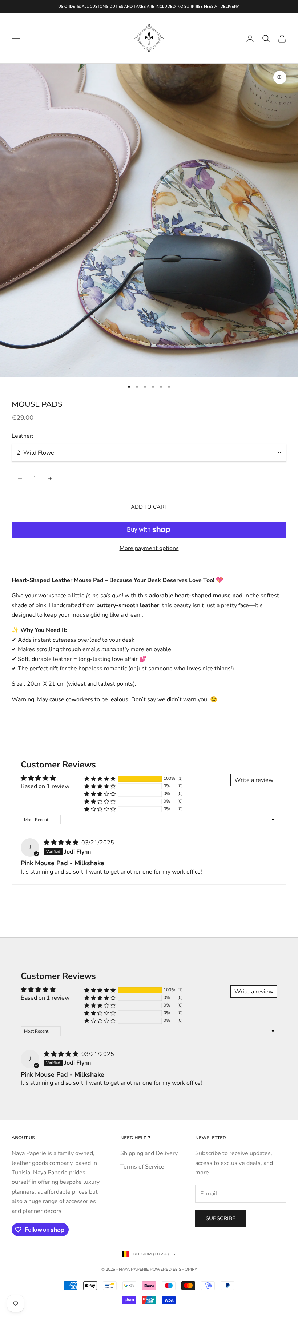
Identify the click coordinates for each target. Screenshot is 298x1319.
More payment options (149, 548)
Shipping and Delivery (149, 1153)
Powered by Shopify (173, 1269)
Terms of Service (142, 1167)
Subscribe (220, 1218)
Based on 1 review (45, 786)
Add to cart (149, 507)
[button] (100, 778)
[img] (62, 843)
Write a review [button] (253, 780)
